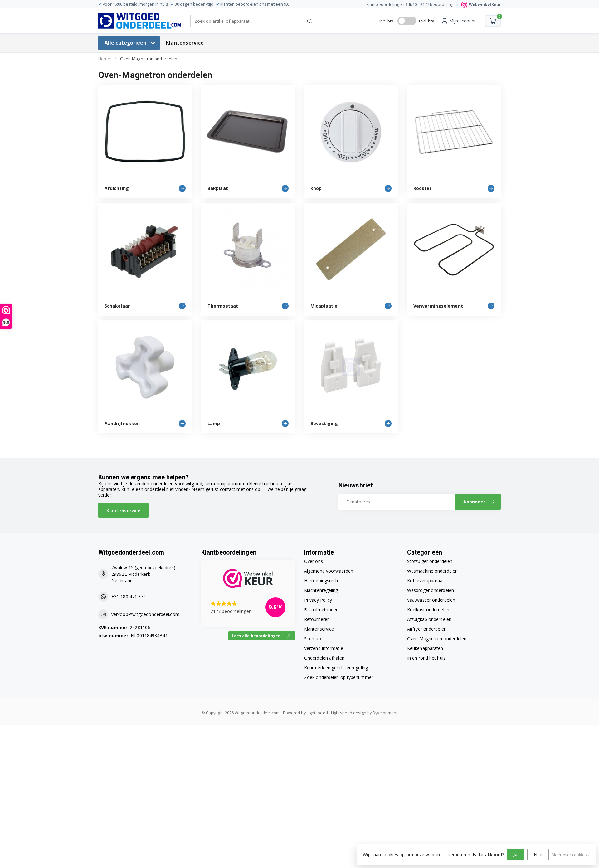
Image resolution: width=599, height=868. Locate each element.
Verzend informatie (323, 648)
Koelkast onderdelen (428, 610)
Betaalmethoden (321, 610)
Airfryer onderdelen (426, 629)
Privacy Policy (318, 600)
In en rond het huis (426, 658)
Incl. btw (387, 21)
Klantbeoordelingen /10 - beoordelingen (434, 4)
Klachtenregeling (321, 590)
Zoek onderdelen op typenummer (338, 677)
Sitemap (312, 639)
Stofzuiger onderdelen (429, 561)
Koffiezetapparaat (425, 581)
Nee (538, 854)
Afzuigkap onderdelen (429, 619)
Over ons (313, 561)
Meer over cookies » (571, 854)
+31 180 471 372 (128, 596)
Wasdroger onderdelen (430, 590)
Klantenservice (185, 43)
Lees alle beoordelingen (256, 635)
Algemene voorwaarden (328, 571)
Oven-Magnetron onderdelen (149, 58)
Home (104, 58)
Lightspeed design (348, 712)
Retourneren (317, 619)
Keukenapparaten (425, 648)
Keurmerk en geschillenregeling (336, 668)
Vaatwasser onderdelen (431, 600)
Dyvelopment (385, 712)
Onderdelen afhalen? (325, 658)
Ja (515, 854)
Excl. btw (427, 21)
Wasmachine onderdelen (432, 571)
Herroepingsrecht (322, 581)
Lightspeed (317, 712)
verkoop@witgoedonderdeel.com (145, 614)
